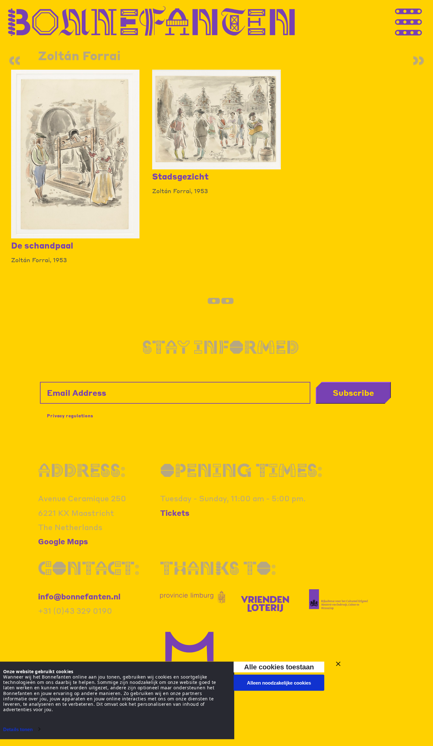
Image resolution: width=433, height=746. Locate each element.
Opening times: (241, 470)
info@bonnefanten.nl (79, 596)
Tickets (175, 513)
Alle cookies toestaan (279, 667)
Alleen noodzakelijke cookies (279, 683)
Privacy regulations (70, 415)
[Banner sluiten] (338, 664)
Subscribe (353, 393)
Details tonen (18, 729)
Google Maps (63, 541)
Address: (82, 470)
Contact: (88, 568)
